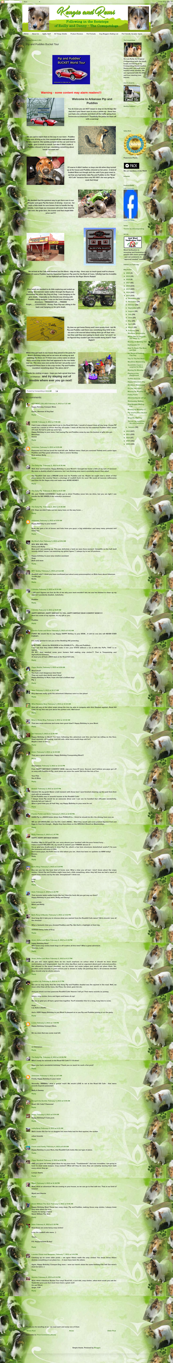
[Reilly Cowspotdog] (131, 218)
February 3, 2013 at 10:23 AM (59, 704)
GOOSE (35, 422)
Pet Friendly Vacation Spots (132, 34)
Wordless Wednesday (136, 333)
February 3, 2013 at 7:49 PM (48, 1023)
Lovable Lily (36, 981)
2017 (128, 283)
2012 (128, 431)
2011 (128, 434)
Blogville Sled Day (135, 418)
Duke (34, 892)
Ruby (34, 834)
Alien (34, 1224)
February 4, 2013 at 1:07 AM (51, 1076)
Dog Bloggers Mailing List (108, 34)
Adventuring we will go (137, 398)
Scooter (35, 1277)
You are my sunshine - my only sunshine (137, 422)
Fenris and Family (39, 1146)
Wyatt (34, 1183)
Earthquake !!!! (134, 345)
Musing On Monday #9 (137, 370)
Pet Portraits (91, 34)
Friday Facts (133, 395)
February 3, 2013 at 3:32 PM (60, 915)
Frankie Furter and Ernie (41, 630)
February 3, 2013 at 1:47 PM (47, 834)
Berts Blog (36, 867)
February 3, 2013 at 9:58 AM (54, 667)
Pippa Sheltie (37, 667)
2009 (128, 441)
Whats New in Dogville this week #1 (137, 337)
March (131, 327)
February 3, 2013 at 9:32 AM (63, 630)
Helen (34, 752)
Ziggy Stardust (37, 1160)
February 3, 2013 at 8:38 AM (54, 507)
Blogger (97, 1348)
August (131, 311)
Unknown (35, 447)
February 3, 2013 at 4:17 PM (61, 958)
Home (26, 34)
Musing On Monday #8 (137, 391)
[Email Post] (56, 391)
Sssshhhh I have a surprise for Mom (135, 366)
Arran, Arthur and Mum (41, 940)
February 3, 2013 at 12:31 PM (53, 766)
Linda (34, 1023)
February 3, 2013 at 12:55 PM (63, 814)
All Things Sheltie (60, 34)
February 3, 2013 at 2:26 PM (47, 892)
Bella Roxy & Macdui (40, 915)
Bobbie (34, 789)
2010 (128, 438)
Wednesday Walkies (136, 401)
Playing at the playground (133, 374)
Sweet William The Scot (41, 1204)
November (132, 301)
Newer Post (31, 1331)
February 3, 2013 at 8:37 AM (54, 491)
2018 (128, 279)
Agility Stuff (46, 34)
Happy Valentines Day (136, 382)
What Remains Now (39, 704)
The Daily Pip (37, 465)
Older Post (111, 1331)
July (130, 314)
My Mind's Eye (37, 541)
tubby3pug (36, 1128)
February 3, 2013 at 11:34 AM (48, 752)
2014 (128, 292)
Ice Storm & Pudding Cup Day (136, 354)
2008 (128, 444)
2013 (128, 295)
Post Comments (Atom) (46, 1335)
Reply (34, 415)
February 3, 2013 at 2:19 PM (52, 867)
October (131, 305)
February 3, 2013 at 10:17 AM (47, 690)
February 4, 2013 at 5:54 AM (48, 1114)
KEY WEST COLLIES (40, 404)
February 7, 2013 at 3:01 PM (67, 1254)
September (132, 308)
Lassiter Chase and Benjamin (43, 1254)
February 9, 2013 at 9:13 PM (49, 1277)
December (132, 298)
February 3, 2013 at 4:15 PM (61, 940)
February (132, 330)
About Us (35, 34)
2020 (128, 273)
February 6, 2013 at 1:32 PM (47, 1224)
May (130, 321)
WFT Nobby (36, 571)
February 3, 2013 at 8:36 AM (54, 465)
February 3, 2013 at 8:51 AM (55, 541)
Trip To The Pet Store (136, 359)
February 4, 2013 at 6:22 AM (52, 1128)
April (130, 324)
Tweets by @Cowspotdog (134, 229)
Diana (34, 1114)
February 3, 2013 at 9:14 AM (50, 589)
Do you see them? (135, 388)
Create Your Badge (129, 220)
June (130, 318)
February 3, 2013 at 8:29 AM (51, 447)
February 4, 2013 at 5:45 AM (59, 1101)
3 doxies (35, 589)
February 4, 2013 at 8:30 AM (58, 1146)
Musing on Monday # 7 (137, 409)
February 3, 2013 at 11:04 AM (46, 734)
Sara (33, 690)
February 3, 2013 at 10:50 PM (54, 1057)
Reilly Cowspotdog (129, 188)
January (131, 427)
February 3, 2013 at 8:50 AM (51, 520)
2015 (128, 289)
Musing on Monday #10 (137, 342)
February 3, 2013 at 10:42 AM (58, 720)
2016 (128, 286)
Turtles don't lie (134, 379)
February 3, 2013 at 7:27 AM (59, 404)
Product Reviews (76, 34)
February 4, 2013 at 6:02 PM (55, 1160)
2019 (128, 276)
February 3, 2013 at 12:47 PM (49, 789)
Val (33, 734)
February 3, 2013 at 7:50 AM (49, 422)
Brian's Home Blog (39, 720)
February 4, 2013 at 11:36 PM (48, 1183)
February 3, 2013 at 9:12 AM (53, 571)
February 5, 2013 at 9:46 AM (62, 1204)
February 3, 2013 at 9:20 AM (50, 610)
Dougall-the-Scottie (39, 1101)
